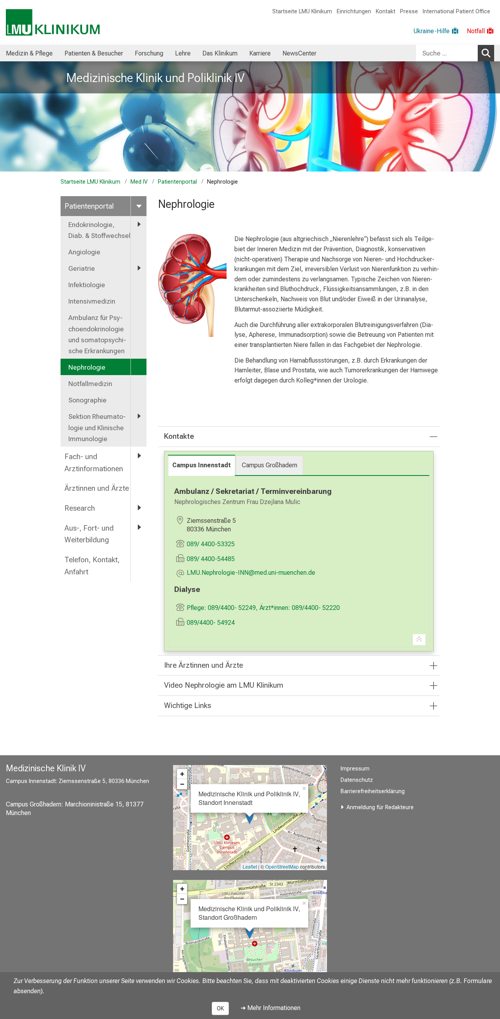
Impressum (355, 768)
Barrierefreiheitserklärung (373, 791)
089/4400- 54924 (211, 622)
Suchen (486, 53)
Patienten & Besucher (93, 53)
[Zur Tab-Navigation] (419, 639)
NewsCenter (299, 53)
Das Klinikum (220, 53)
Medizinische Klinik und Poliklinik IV (155, 77)
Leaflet (250, 866)
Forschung (149, 53)
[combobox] (455, 53)
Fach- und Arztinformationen (93, 462)
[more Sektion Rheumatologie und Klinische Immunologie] (138, 416)
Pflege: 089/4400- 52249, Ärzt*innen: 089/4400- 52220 (263, 607)
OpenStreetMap (282, 866)
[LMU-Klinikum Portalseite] (53, 22)
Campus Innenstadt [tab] (201, 465)
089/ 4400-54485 (211, 559)
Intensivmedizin (91, 301)
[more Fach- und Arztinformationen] (138, 456)
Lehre (183, 53)
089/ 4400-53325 (211, 544)
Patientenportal (177, 182)
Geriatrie (81, 268)
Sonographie (87, 400)
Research (79, 508)
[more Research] (138, 507)
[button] (251, 573)
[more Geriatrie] (138, 268)
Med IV (139, 182)
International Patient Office (456, 11)
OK (220, 1008)
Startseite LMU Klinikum (302, 11)
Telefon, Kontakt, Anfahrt (92, 565)
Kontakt (385, 11)
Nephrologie (86, 367)
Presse (409, 11)
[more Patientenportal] (138, 205)
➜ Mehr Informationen (270, 1008)
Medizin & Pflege (29, 53)
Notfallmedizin (90, 384)
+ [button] (182, 774)
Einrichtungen (354, 11)
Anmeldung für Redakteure (380, 807)
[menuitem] (29, 53)
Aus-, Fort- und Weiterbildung (89, 534)
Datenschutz (357, 780)
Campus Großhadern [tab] (269, 465)
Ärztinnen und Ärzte (96, 488)
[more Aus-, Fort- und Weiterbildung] (138, 527)
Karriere (260, 53)
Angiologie (85, 252)
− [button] (182, 784)
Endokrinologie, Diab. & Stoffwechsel (99, 230)
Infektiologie (86, 285)
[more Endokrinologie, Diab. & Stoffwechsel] (138, 224)
